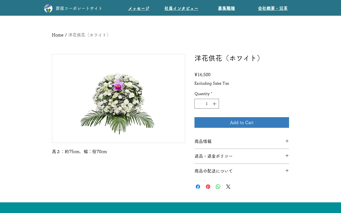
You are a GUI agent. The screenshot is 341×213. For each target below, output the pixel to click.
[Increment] (215, 103)
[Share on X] (228, 186)
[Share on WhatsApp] (218, 186)
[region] (180, 7)
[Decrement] (198, 103)
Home (58, 35)
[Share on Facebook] (198, 186)
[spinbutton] (207, 103)
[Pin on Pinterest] (208, 186)
